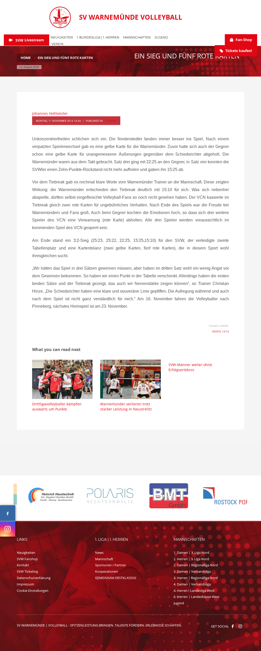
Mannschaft (104, 559)
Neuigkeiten (26, 552)
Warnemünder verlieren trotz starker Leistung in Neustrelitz (126, 406)
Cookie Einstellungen (32, 590)
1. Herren (109, 120)
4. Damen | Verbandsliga (192, 584)
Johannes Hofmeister (50, 113)
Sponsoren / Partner (110, 565)
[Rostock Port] (219, 495)
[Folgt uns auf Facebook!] (233, 626)
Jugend (179, 603)
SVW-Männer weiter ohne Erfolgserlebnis (190, 367)
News (99, 552)
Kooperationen (106, 571)
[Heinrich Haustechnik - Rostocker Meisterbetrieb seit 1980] (43, 495)
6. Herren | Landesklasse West (196, 596)
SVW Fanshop (27, 559)
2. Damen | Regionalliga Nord (196, 565)
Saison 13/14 (220, 331)
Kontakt (23, 565)
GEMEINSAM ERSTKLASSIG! (115, 577)
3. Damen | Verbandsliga (192, 571)
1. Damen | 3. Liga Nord (191, 552)
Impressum (25, 584)
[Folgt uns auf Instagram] (7, 528)
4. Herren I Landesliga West (194, 590)
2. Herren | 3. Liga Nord (191, 559)
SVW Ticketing (27, 571)
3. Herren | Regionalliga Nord (196, 577)
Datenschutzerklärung (33, 577)
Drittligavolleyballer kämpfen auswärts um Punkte (57, 406)
